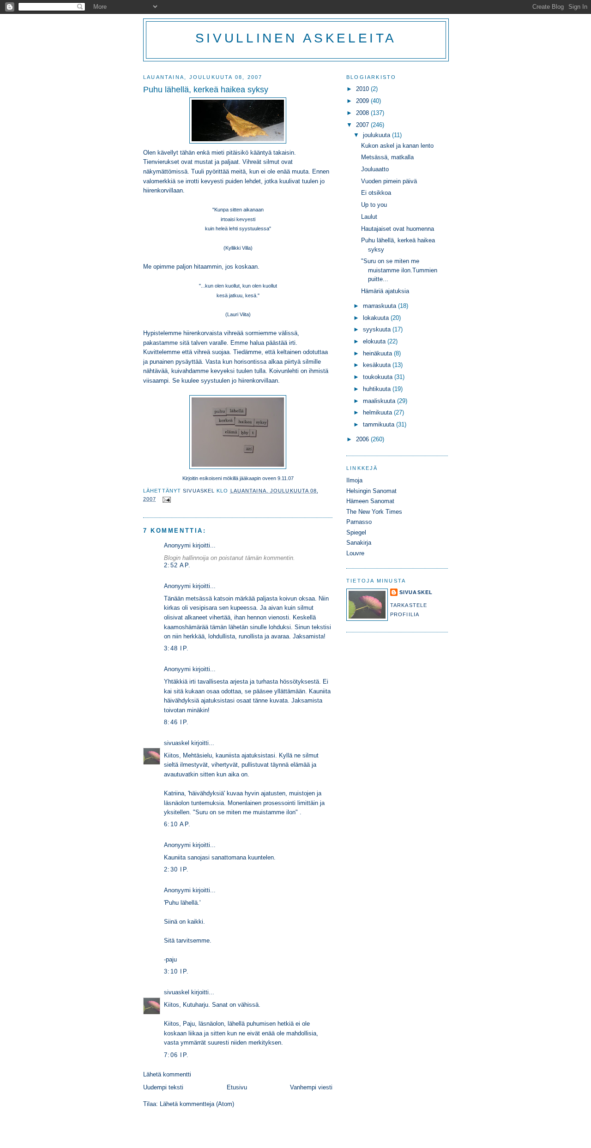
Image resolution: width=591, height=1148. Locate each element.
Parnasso (359, 521)
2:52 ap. (177, 565)
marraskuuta (380, 305)
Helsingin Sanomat (371, 490)
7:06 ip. (176, 1055)
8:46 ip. (176, 722)
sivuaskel (176, 742)
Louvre (355, 553)
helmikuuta (378, 412)
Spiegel (356, 532)
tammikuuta (379, 424)
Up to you (374, 204)
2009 (363, 100)
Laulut (369, 216)
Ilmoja (354, 480)
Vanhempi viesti (311, 1087)
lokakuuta (377, 317)
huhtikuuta (377, 388)
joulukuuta (377, 135)
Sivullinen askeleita (296, 38)
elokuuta (375, 341)
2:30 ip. (176, 869)
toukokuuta (378, 376)
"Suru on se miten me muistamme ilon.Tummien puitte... (399, 270)
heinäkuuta (378, 353)
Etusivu (237, 1087)
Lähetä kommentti (167, 1074)
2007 (363, 124)
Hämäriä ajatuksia (385, 291)
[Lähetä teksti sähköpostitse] (166, 499)
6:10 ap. (177, 824)
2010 (363, 88)
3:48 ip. (176, 648)
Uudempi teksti (163, 1087)
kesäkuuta (377, 364)
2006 (363, 439)
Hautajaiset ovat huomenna (397, 228)
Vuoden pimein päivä (389, 181)
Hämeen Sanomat (370, 501)
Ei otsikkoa (376, 192)
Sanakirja (358, 542)
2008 (363, 112)
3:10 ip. (176, 971)
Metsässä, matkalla (387, 157)
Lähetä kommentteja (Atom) (197, 1103)
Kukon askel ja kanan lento (397, 145)
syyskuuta (377, 329)
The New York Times (374, 511)
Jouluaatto (375, 169)
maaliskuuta (380, 400)
